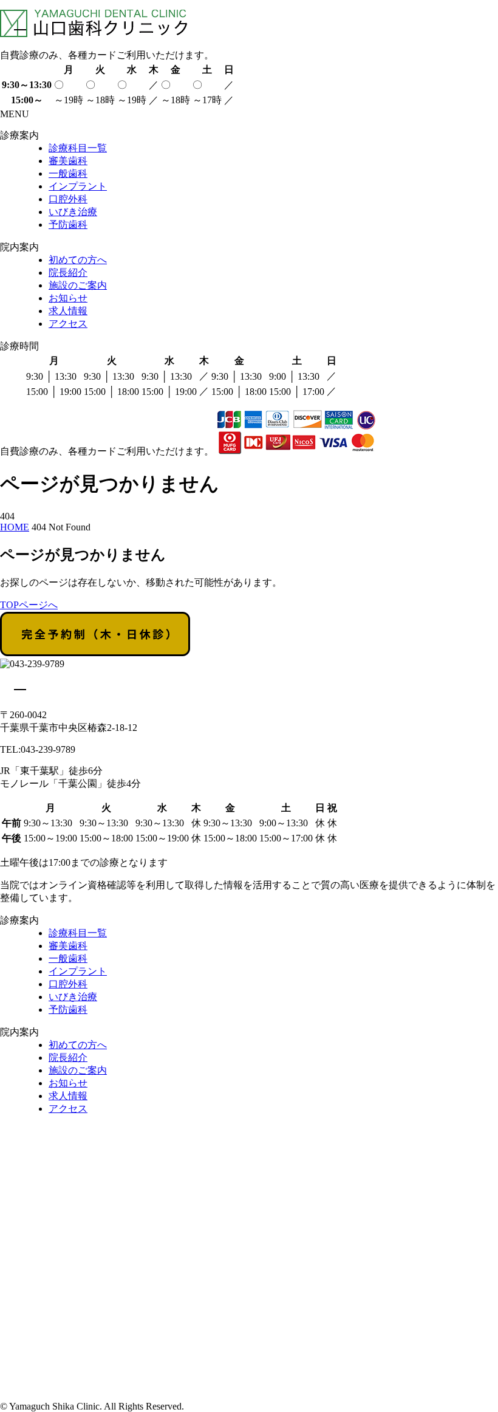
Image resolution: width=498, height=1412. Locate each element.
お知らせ (68, 298)
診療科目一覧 (78, 148)
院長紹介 (68, 272)
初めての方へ (78, 260)
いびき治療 (73, 212)
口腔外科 (68, 199)
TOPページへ (29, 605)
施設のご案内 (78, 285)
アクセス (68, 323)
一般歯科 (68, 173)
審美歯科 (68, 161)
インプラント (78, 186)
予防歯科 (68, 224)
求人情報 (68, 311)
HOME (14, 527)
